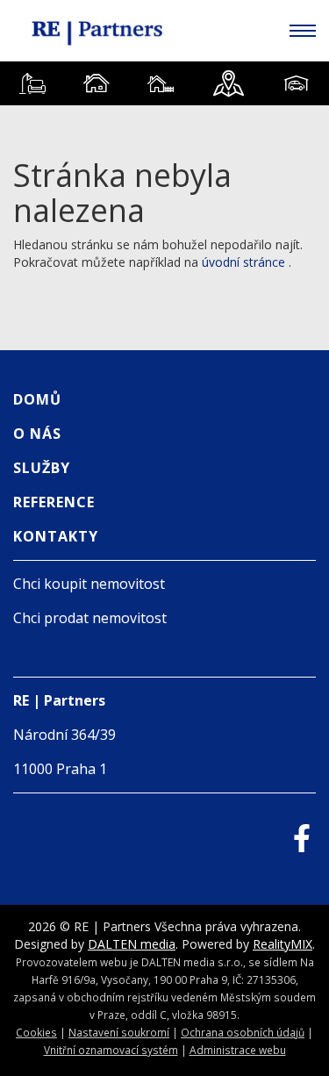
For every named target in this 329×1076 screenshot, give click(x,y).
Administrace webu (238, 1050)
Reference (54, 502)
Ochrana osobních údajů (242, 1032)
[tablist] (164, 83)
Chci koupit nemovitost (89, 583)
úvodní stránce (243, 262)
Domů (37, 399)
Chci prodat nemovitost (90, 618)
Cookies (36, 1032)
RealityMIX (282, 944)
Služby (41, 467)
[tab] (32, 83)
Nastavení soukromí (118, 1032)
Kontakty (55, 536)
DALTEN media (131, 944)
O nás (37, 433)
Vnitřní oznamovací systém (111, 1050)
